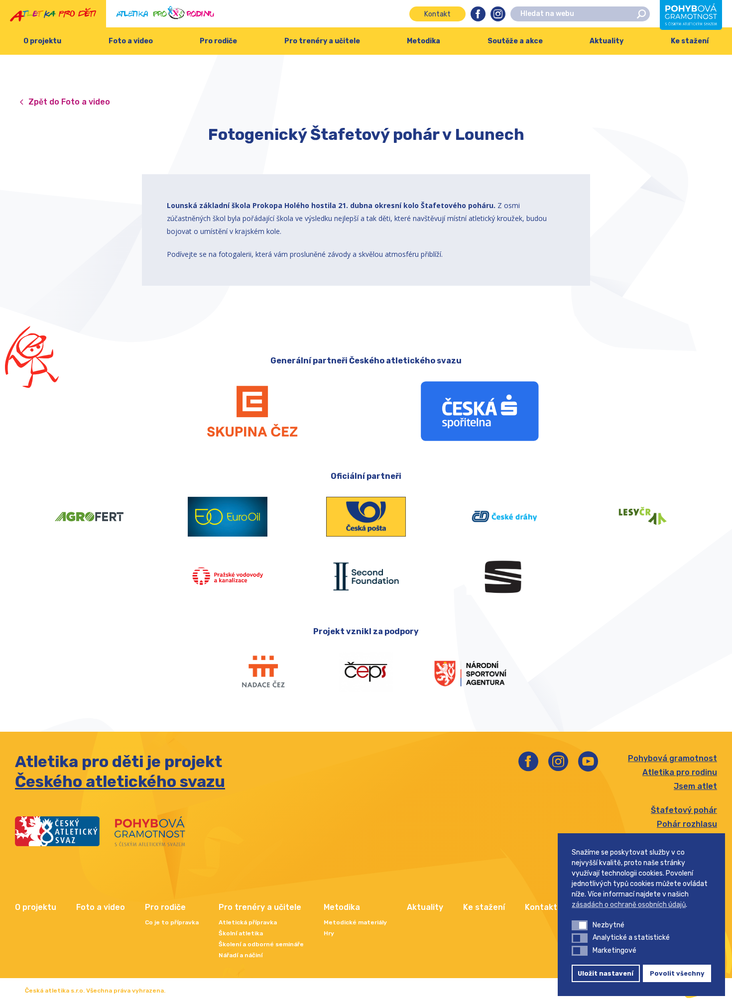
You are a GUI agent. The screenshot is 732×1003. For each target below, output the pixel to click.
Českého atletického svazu (120, 781)
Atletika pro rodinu (679, 772)
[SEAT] (504, 576)
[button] (580, 925)
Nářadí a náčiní (240, 955)
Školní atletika (241, 933)
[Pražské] (227, 576)
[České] (504, 517)
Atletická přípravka (248, 922)
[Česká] (480, 411)
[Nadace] (262, 672)
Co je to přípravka (172, 922)
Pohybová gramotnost (672, 758)
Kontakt (437, 14)
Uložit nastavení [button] (605, 973)
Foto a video (131, 41)
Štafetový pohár (684, 810)
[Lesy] (643, 517)
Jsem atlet (695, 786)
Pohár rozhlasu (687, 824)
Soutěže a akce (515, 41)
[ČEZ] (252, 411)
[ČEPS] (366, 672)
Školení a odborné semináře (261, 944)
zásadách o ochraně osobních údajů (629, 904)
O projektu (42, 41)
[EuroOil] (227, 517)
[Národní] (470, 672)
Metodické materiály (355, 922)
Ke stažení (484, 907)
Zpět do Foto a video (69, 102)
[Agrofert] (89, 517)
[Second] (366, 576)
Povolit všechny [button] (677, 973)
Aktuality (606, 41)
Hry (329, 933)
